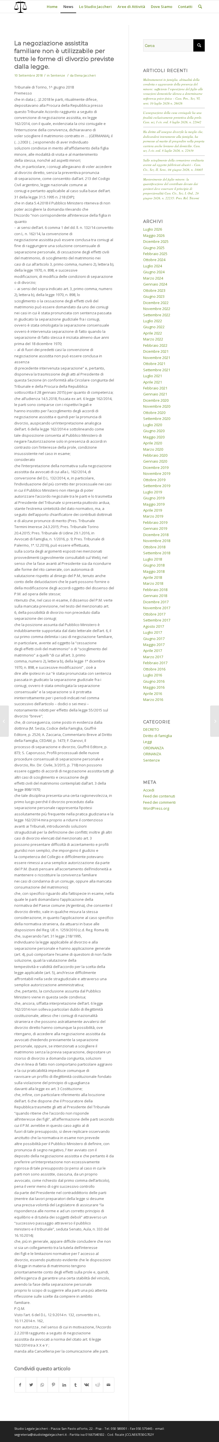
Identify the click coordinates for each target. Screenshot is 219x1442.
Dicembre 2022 (156, 302)
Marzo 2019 (153, 516)
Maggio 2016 (154, 687)
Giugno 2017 (154, 638)
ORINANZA (152, 753)
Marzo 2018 (153, 583)
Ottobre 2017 (154, 614)
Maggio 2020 (154, 437)
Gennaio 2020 (155, 461)
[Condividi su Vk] (86, 1384)
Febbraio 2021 (155, 388)
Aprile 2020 (152, 443)
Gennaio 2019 (155, 528)
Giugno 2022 (154, 326)
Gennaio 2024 (155, 284)
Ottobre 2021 (154, 363)
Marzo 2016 (153, 699)
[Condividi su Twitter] (31, 1384)
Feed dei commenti (159, 802)
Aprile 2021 (152, 382)
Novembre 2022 (156, 308)
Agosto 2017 (153, 626)
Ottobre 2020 (154, 412)
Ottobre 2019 (154, 479)
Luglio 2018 (152, 559)
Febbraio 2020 (155, 455)
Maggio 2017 (154, 644)
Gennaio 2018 (155, 595)
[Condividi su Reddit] (97, 1384)
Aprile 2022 (152, 333)
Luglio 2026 (152, 229)
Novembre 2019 (156, 473)
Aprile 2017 (152, 650)
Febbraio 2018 (155, 589)
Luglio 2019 (152, 492)
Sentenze (57, 75)
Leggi (147, 741)
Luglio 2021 (152, 375)
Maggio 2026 (154, 235)
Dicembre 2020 (156, 400)
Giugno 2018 (154, 565)
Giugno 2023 (154, 296)
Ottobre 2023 (154, 290)
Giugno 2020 (154, 430)
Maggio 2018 (154, 571)
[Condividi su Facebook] (20, 1384)
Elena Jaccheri (85, 75)
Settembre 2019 (156, 485)
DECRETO (151, 729)
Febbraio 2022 (155, 345)
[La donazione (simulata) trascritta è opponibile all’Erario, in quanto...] (4, 721)
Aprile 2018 (152, 577)
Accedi (148, 790)
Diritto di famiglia (157, 735)
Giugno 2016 (154, 681)
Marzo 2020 (153, 449)
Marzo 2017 (153, 656)
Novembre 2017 (156, 607)
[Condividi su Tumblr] (75, 1384)
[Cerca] (200, 6)
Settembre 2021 (156, 369)
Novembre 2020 (156, 406)
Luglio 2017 (152, 632)
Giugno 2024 (154, 271)
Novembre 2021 (156, 357)
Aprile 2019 (152, 510)
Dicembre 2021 (156, 351)
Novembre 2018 (156, 540)
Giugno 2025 (154, 247)
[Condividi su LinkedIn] (64, 1384)
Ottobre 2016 (154, 669)
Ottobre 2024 (154, 259)
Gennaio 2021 (155, 394)
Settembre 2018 (156, 552)
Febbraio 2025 (155, 253)
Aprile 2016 (152, 693)
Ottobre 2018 (154, 546)
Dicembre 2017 (156, 601)
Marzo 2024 (153, 278)
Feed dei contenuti (159, 796)
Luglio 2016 (152, 675)
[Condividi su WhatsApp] (42, 1384)
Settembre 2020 (156, 418)
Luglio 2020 (152, 424)
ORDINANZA (153, 747)
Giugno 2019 (154, 498)
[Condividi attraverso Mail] (108, 1384)
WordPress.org (156, 808)
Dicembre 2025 (156, 241)
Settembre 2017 (156, 620)
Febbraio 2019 (155, 522)
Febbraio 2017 (155, 662)
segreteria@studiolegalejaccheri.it (40, 1434)
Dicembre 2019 (156, 467)
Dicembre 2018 (156, 534)
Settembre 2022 (156, 314)
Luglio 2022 (152, 320)
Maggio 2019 (154, 504)
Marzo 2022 (153, 339)
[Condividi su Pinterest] (53, 1384)
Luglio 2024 (152, 265)
